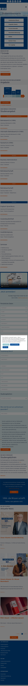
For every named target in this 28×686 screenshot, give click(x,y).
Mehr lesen (5, 347)
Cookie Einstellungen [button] (15, 344)
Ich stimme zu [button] (6, 344)
